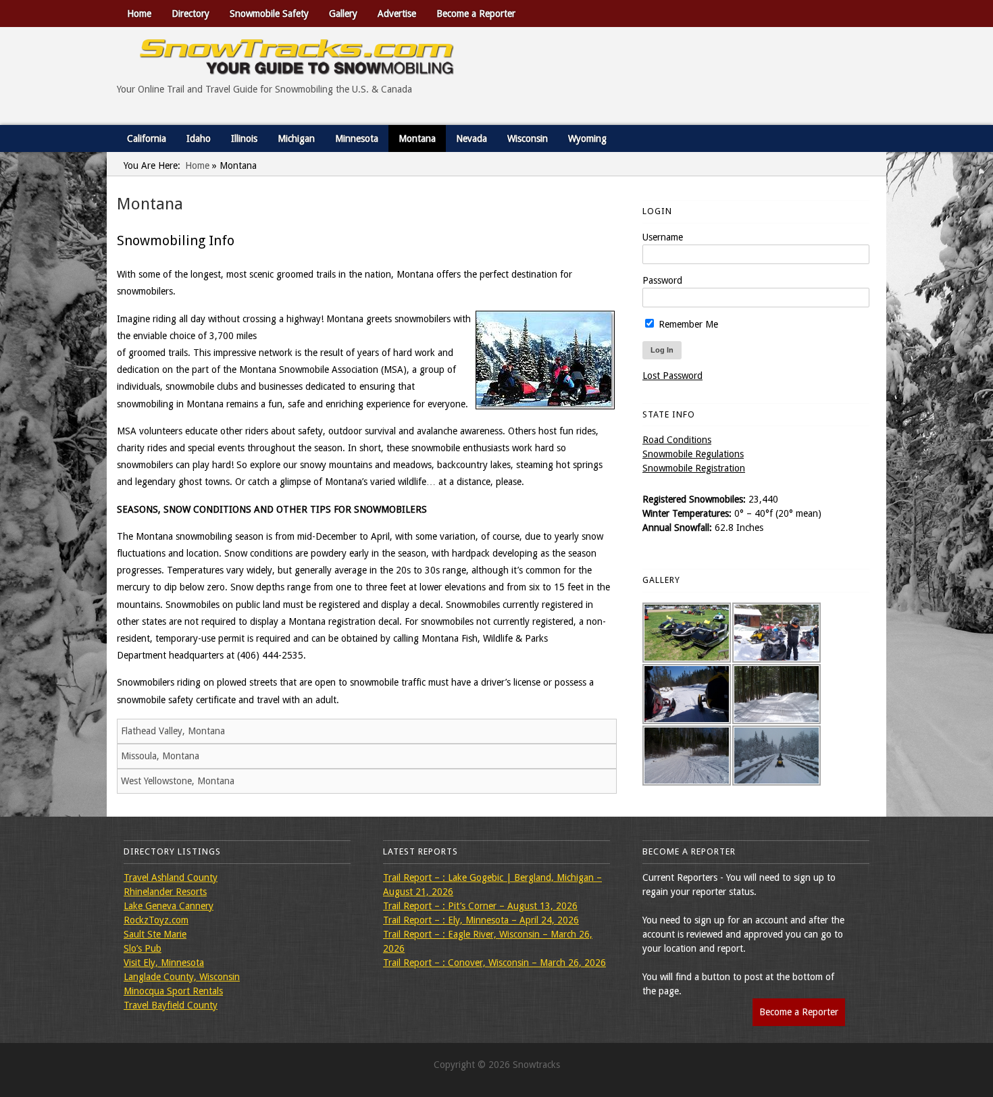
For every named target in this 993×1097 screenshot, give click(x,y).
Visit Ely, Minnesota (164, 962)
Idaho (198, 138)
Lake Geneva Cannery (168, 905)
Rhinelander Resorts (165, 891)
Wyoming (587, 138)
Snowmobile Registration (693, 468)
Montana (417, 138)
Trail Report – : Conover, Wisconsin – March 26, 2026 (494, 962)
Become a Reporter (475, 13)
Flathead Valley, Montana (173, 730)
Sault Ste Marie (155, 934)
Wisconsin (527, 138)
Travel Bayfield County (171, 1005)
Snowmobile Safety (269, 13)
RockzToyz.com (156, 920)
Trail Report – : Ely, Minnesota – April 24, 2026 (481, 920)
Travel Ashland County (171, 877)
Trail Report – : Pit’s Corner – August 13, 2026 (480, 905)
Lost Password (672, 375)
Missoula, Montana (160, 755)
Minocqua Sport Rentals (173, 991)
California (146, 138)
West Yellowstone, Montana (177, 780)
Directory (190, 13)
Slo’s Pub (142, 948)
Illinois (244, 138)
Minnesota (356, 138)
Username (662, 237)
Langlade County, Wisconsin (182, 976)
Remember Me (687, 324)
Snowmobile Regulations (693, 454)
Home (139, 13)
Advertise (397, 13)
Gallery (343, 13)
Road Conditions (676, 439)
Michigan (296, 138)
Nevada (471, 138)
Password (662, 280)
